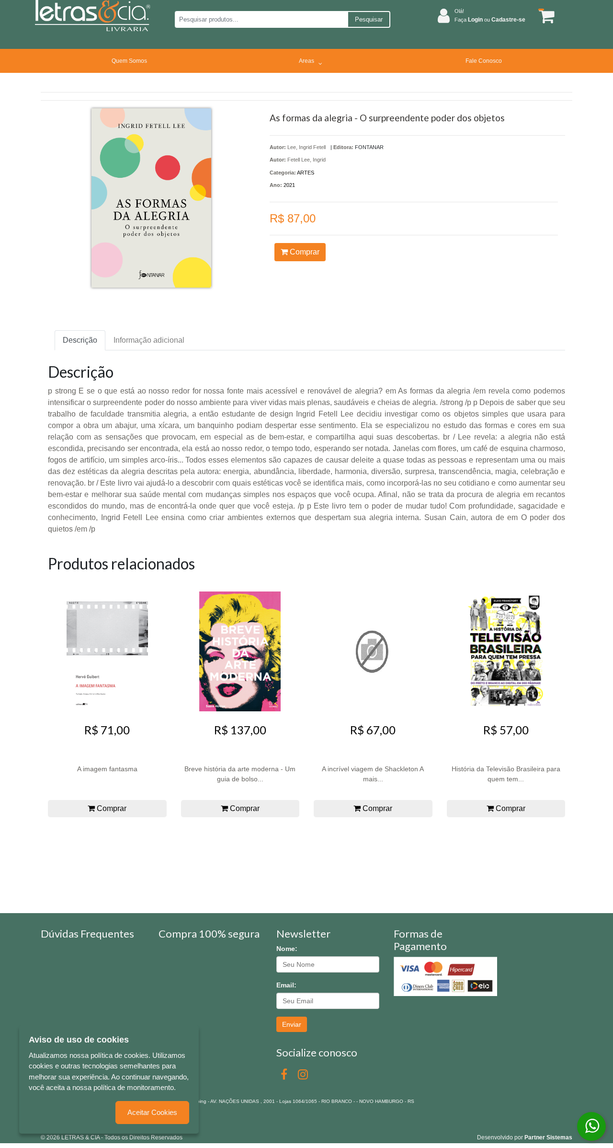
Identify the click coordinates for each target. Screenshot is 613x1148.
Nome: (286, 948)
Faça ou (489, 20)
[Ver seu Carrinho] (545, 16)
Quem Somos (129, 61)
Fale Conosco (483, 61)
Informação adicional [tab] (149, 340)
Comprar (303, 252)
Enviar (291, 1024)
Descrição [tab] (80, 340)
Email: (286, 985)
